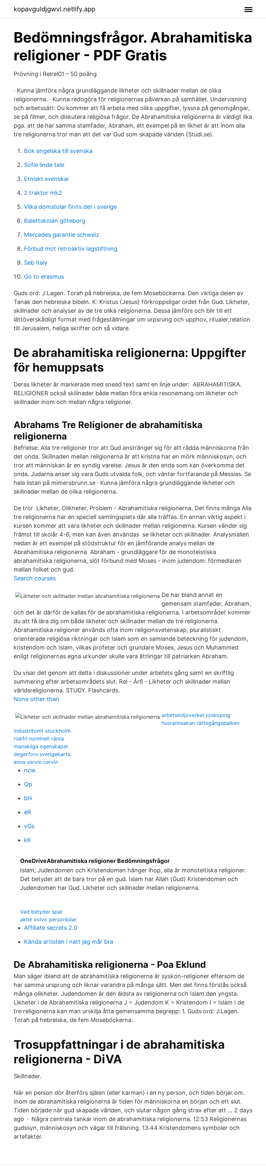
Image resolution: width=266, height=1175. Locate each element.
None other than (36, 699)
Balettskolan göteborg (54, 220)
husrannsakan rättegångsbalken (200, 723)
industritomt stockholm (42, 730)
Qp (28, 784)
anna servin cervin (36, 762)
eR (27, 812)
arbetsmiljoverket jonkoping (196, 715)
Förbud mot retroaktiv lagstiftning (70, 248)
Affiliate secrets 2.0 (50, 927)
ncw (30, 770)
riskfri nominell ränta (39, 738)
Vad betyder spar (41, 911)
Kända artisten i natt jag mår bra (68, 941)
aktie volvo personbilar (48, 919)
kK (27, 840)
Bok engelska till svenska (58, 150)
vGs (29, 826)
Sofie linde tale (44, 164)
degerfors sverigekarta (42, 754)
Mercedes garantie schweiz (61, 234)
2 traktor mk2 (43, 192)
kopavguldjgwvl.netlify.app (54, 9)
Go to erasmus (44, 276)
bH (28, 798)
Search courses (35, 578)
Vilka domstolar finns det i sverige (70, 206)
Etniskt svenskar (46, 178)
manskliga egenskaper (41, 746)
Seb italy (35, 262)
